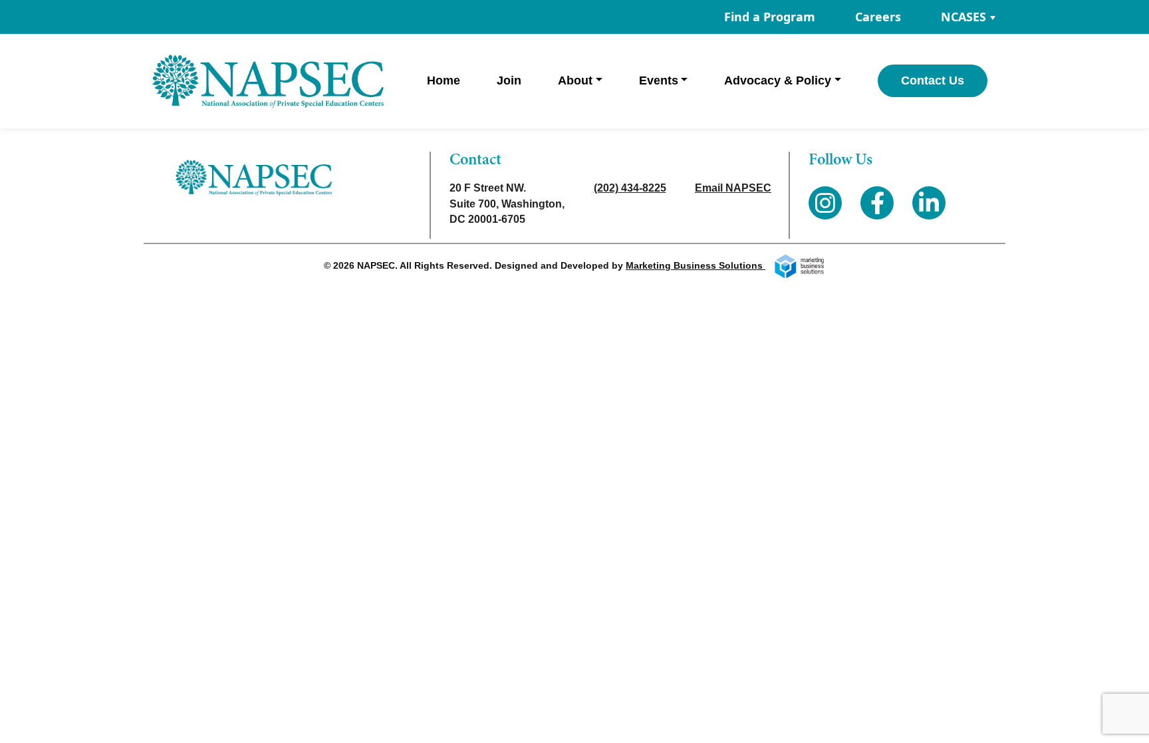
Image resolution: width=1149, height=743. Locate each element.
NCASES (963, 17)
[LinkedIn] (929, 203)
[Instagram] (825, 203)
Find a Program (769, 17)
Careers (878, 17)
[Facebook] (877, 203)
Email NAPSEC (733, 188)
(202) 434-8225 (630, 188)
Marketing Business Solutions (695, 265)
